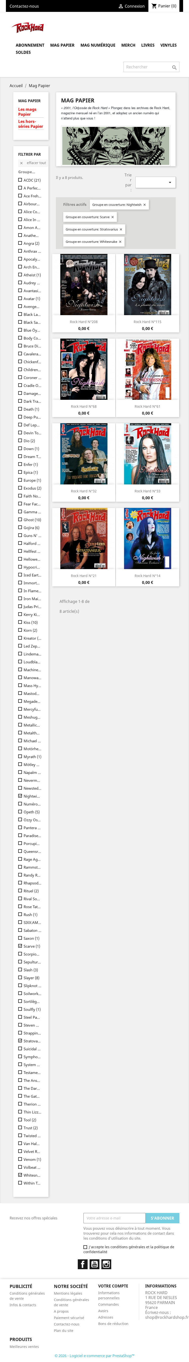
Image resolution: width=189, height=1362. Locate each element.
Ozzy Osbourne (33, 819)
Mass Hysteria (33, 685)
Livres (148, 45)
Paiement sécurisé (69, 1317)
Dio (29, 440)
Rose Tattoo (33, 906)
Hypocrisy (33, 567)
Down (31, 448)
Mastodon (33, 693)
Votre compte (113, 1286)
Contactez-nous (24, 6)
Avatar (32, 298)
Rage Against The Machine (33, 859)
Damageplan (33, 393)
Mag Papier (62, 45)
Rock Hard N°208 (84, 321)
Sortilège (33, 1001)
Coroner (33, 377)
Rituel (31, 890)
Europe (32, 480)
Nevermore (33, 780)
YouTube (94, 1264)
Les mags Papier (27, 112)
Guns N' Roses (33, 535)
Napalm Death (33, 772)
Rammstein (33, 867)
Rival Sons (33, 898)
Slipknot (33, 985)
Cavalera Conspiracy (33, 353)
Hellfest (33, 551)
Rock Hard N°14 (147, 575)
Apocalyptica (33, 259)
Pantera (33, 827)
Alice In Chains (33, 219)
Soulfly (32, 1009)
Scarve (32, 946)
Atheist (32, 274)
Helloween (33, 559)
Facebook (83, 1264)
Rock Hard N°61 (147, 406)
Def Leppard (33, 424)
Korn (30, 630)
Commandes (108, 1304)
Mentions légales (68, 1293)
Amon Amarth (33, 227)
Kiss (31, 622)
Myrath (32, 756)
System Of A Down (33, 1064)
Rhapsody (33, 883)
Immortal (33, 582)
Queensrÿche (33, 851)
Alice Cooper (33, 211)
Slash (31, 969)
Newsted (33, 788)
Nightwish (33, 796)
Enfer (31, 464)
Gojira (31, 527)
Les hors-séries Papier (30, 124)
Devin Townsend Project (33, 432)
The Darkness (33, 1088)
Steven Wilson (33, 1025)
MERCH (128, 45)
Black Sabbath (33, 322)
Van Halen (33, 1143)
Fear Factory (33, 503)
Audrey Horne (33, 282)
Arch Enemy (33, 267)
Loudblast (33, 661)
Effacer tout (32, 162)
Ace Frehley (33, 195)
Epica (31, 472)
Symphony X (33, 1056)
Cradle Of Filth (33, 385)
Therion (33, 1104)
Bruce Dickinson (33, 346)
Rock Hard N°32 (84, 491)
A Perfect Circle (33, 188)
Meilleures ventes (24, 1346)
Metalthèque (33, 732)
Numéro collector (33, 804)
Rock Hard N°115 (147, 321)
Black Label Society (33, 314)
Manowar (33, 677)
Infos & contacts (23, 1305)
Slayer (31, 977)
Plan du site (63, 1330)
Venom (32, 1159)
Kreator (33, 638)
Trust (31, 1127)
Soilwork (33, 993)
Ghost (32, 519)
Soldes (23, 52)
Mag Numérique (97, 45)
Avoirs (103, 1310)
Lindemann (33, 654)
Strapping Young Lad (33, 1033)
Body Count (33, 338)
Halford (33, 543)
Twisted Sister (33, 1135)
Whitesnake (33, 1175)
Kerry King (33, 614)
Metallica (33, 725)
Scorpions (33, 954)
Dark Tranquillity (33, 401)
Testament (33, 1072)
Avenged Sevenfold (33, 306)
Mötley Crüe (33, 764)
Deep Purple (33, 417)
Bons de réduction (113, 1323)
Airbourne (33, 203)
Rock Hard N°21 (84, 575)
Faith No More (33, 496)
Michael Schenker (33, 740)
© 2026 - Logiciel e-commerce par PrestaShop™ (95, 1355)
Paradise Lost (33, 835)
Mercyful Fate (33, 709)
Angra (31, 243)
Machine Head (33, 669)
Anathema (33, 235)
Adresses (105, 1317)
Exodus (32, 488)
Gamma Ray (33, 511)
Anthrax (33, 251)
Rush (30, 914)
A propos (61, 1311)
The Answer (33, 1080)
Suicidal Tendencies (33, 1048)
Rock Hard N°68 (84, 406)
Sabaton (33, 930)
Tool (30, 1119)
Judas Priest (33, 606)
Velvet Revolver (33, 1151)
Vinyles (168, 45)
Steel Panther (33, 1017)
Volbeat (33, 1167)
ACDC (32, 180)
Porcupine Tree (33, 843)
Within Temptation (33, 1183)
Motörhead (33, 748)
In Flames (33, 590)
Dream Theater (33, 456)
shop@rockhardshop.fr (167, 1317)
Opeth (32, 811)
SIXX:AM (33, 922)
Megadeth (33, 701)
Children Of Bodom (33, 369)
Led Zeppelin (33, 646)
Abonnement (30, 45)
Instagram (106, 1264)
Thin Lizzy (33, 1112)
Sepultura (33, 961)
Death (31, 409)
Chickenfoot (33, 361)
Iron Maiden (33, 598)
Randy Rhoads (33, 875)
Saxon (31, 938)
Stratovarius (33, 1040)
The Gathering (33, 1096)
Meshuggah (33, 717)
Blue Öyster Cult (33, 330)
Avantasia (33, 290)
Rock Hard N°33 (147, 491)
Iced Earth (33, 575)
